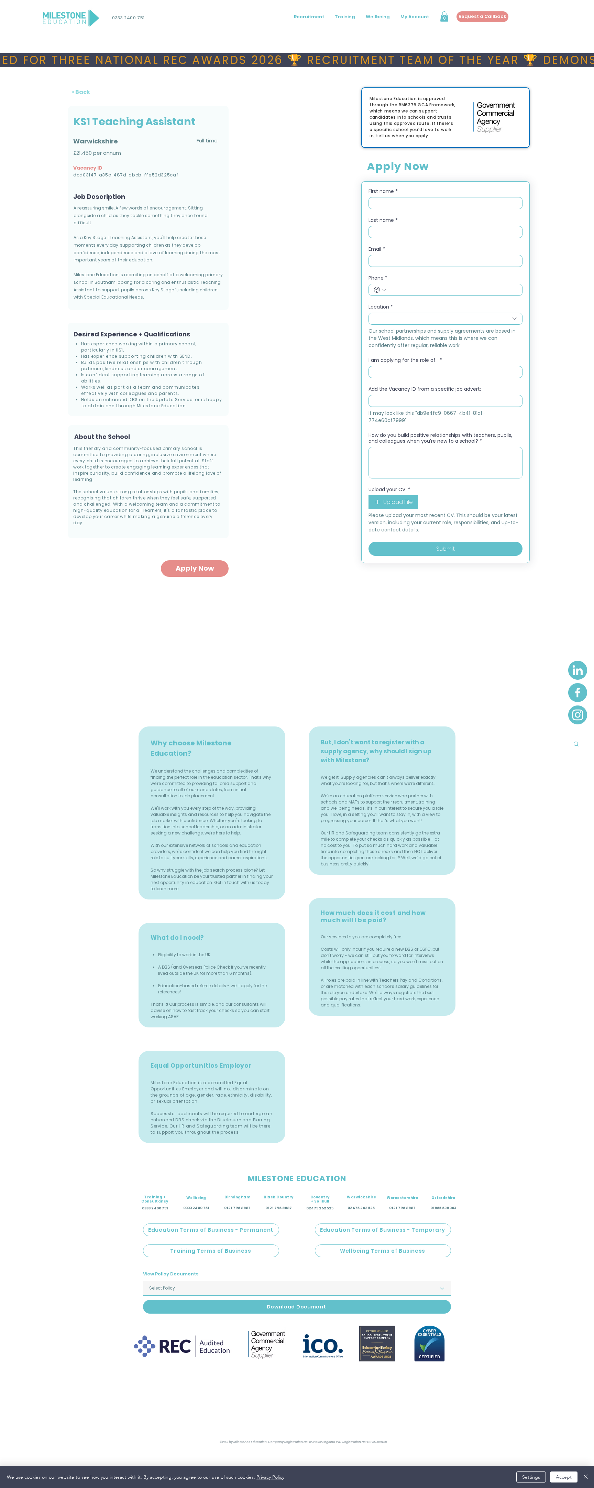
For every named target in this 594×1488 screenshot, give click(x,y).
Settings (531, 1477)
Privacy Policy (270, 1477)
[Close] (586, 1476)
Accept (564, 1477)
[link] (366, 714)
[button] (366, 772)
